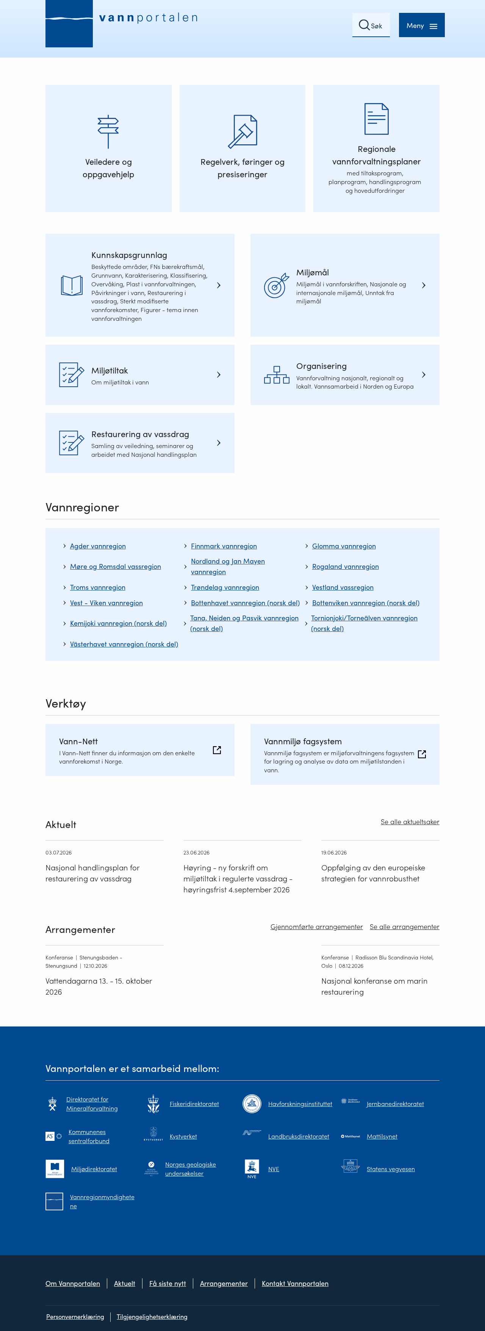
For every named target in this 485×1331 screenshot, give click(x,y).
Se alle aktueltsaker (410, 821)
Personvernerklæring (75, 1317)
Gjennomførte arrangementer (317, 926)
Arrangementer (224, 1283)
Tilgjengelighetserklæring (152, 1317)
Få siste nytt (167, 1283)
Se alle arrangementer (405, 926)
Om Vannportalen (72, 1283)
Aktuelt (124, 1283)
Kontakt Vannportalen (295, 1283)
